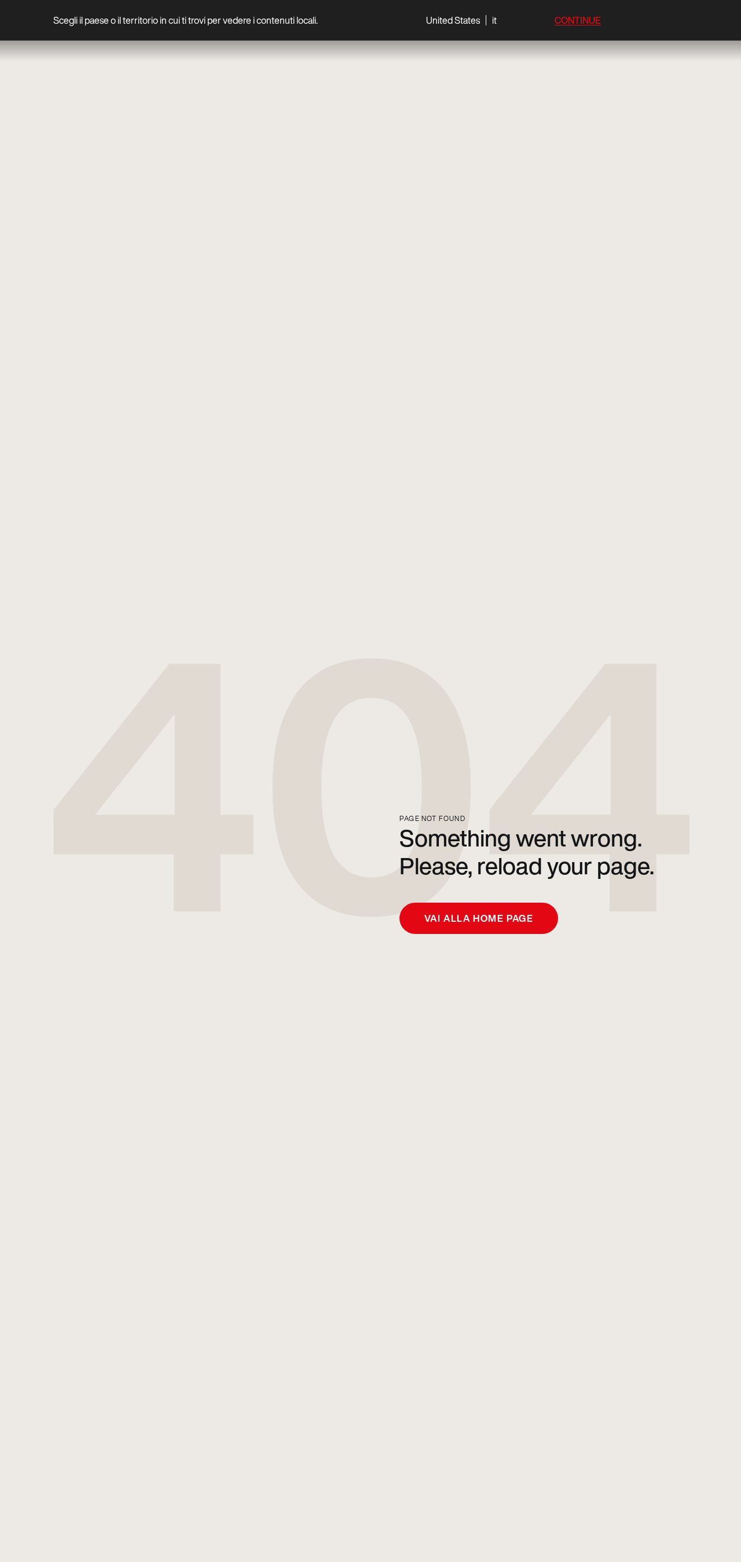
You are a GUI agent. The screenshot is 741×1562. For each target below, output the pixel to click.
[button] (461, 20)
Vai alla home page (479, 918)
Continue (578, 20)
